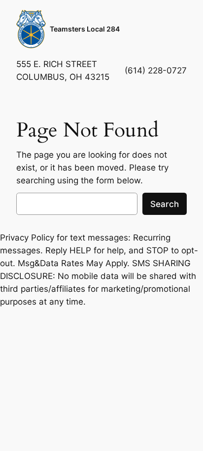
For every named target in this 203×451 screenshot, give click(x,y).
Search (164, 204)
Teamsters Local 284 (85, 29)
